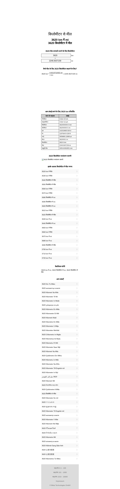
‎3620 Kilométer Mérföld (50, 330)
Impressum (60, 481)
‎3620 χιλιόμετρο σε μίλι (50, 305)
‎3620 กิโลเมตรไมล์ (49, 428)
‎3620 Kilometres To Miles (51, 459)
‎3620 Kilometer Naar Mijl (51, 347)
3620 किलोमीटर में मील (49, 215)
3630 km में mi (47, 219)
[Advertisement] (60, 14)
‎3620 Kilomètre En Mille (50, 322)
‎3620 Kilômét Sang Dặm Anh (52, 446)
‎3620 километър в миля (51, 288)
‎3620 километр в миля (50, 415)
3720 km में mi (47, 258)
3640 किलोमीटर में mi (48, 223)
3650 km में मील (47, 228)
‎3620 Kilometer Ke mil (50, 398)
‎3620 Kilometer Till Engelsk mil (53, 368)
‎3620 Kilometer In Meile (50, 301)
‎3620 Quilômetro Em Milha (52, 356)
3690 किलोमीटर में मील (49, 245)
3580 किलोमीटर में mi (48, 197)
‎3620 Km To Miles (48, 284)
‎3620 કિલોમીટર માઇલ (49, 433)
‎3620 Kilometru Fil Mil (50, 343)
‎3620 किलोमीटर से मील (49, 394)
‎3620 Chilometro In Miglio (51, 334)
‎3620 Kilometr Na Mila (50, 351)
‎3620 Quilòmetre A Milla (50, 389)
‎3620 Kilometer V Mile (50, 419)
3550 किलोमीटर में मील (49, 184)
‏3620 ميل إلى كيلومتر (49, 377)
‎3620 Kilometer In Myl (50, 372)
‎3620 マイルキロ (48, 402)
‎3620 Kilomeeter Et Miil (50, 313)
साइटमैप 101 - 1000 (60, 472)
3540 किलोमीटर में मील (49, 180)
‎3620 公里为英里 (48, 450)
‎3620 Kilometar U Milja (50, 326)
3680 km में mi (47, 241)
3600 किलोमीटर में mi (48, 206)
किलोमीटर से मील (60, 34)
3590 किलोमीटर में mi (48, 202)
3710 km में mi (47, 254)
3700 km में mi (47, 249)
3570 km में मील (47, 193)
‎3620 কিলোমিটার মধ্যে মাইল (50, 385)
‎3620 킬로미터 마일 (49, 407)
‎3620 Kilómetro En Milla (50, 309)
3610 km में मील (47, 210)
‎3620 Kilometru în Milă (50, 360)
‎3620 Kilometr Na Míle (50, 292)
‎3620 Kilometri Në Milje (50, 424)
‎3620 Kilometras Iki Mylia (51, 339)
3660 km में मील (47, 232)
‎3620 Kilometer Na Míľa (50, 364)
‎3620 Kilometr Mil (48, 381)
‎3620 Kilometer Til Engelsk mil (53, 411)
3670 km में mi (47, 236)
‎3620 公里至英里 (48, 454)
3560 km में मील (47, 189)
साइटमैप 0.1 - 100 (60, 468)
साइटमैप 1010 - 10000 (60, 477)
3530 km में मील (47, 176)
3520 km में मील (47, 171)
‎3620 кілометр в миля (50, 441)
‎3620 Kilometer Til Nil (50, 297)
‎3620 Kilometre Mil (49, 437)
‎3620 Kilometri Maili (49, 318)
